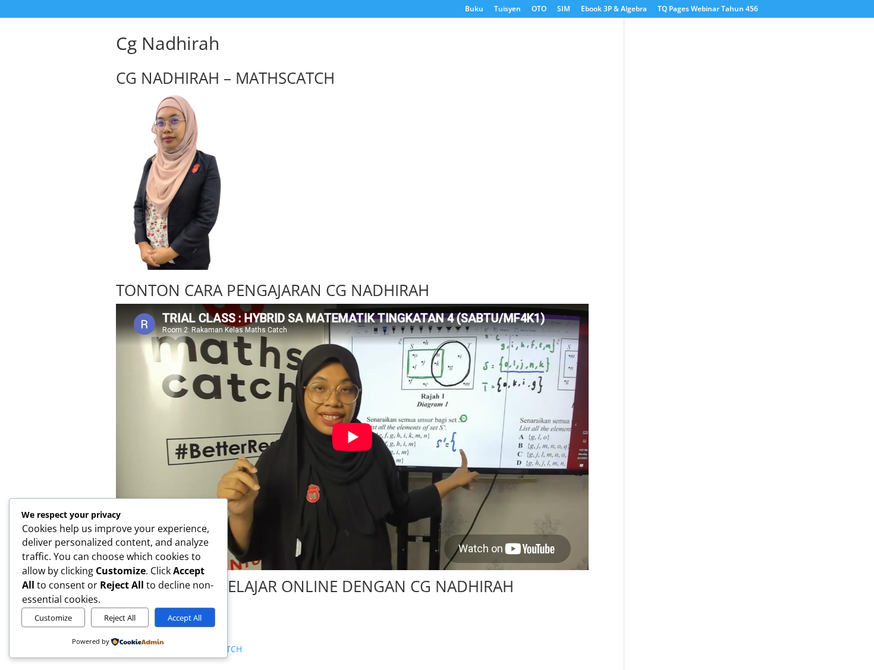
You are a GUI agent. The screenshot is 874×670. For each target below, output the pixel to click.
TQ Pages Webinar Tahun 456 (708, 9)
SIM (563, 9)
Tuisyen (507, 9)
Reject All (120, 617)
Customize (53, 617)
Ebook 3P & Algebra (614, 9)
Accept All (185, 617)
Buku (474, 9)
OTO (539, 9)
